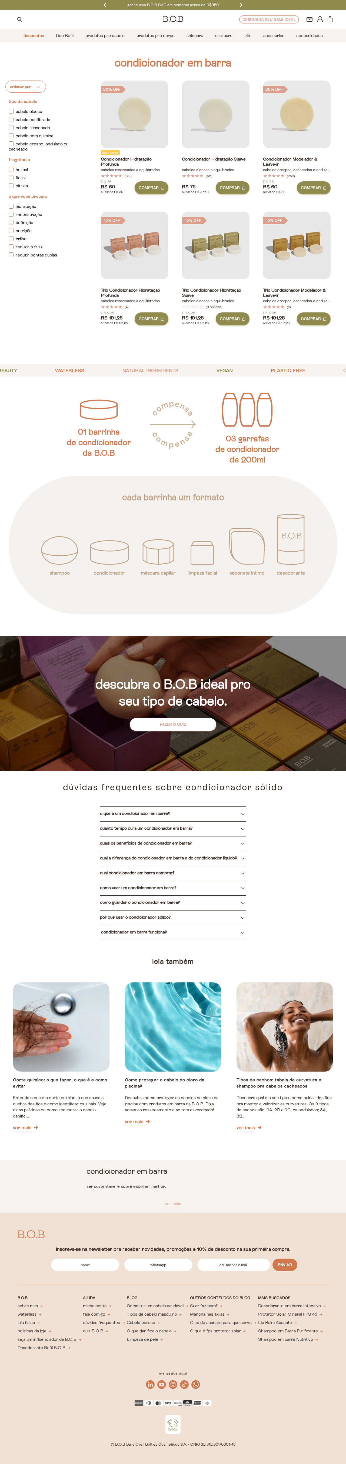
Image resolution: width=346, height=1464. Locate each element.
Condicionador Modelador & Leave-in (290, 162)
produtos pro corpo (156, 35)
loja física (26, 1322)
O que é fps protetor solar (215, 1330)
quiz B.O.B (93, 1330)
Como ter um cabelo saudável (155, 1305)
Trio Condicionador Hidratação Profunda (130, 293)
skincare (195, 35)
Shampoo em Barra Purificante (288, 1330)
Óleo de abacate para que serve (221, 1322)
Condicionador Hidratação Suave (214, 159)
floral (20, 177)
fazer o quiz (173, 724)
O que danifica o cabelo (149, 1330)
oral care (223, 35)
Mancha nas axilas (207, 1314)
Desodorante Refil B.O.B (41, 1347)
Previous (105, 5)
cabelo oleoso (29, 111)
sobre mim (28, 1305)
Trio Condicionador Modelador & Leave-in (294, 293)
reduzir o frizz (29, 246)
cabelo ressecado (33, 127)
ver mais (22, 1127)
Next (241, 5)
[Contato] (309, 19)
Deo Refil (65, 35)
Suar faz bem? (204, 1305)
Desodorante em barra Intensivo (289, 1305)
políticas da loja (32, 1330)
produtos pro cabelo (105, 35)
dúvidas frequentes (101, 1322)
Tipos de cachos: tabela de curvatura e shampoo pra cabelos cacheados (279, 1082)
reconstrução (29, 214)
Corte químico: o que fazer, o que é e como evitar (60, 1082)
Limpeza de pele (142, 1339)
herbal (22, 169)
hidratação (26, 206)
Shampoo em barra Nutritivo (285, 1339)
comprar (149, 188)
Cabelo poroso (141, 1322)
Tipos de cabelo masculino (152, 1314)
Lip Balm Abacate (275, 1322)
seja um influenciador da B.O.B (47, 1339)
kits (247, 35)
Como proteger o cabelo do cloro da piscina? (164, 1082)
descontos (34, 35)
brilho (21, 238)
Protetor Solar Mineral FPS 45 (287, 1314)
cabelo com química (34, 135)
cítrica (22, 185)
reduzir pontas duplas (36, 255)
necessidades (309, 35)
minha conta (95, 1305)
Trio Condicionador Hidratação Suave (211, 293)
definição (24, 222)
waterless (27, 1314)
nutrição (24, 230)
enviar (285, 1265)
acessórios (273, 35)
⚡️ (173, 5)
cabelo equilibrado (33, 119)
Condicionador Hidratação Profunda (126, 162)
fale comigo (94, 1314)
